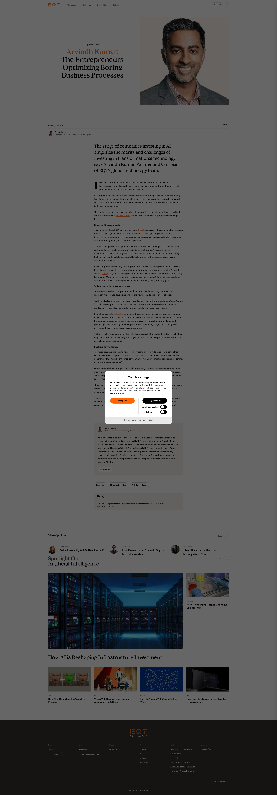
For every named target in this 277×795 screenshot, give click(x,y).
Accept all (122, 400)
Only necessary (154, 400)
